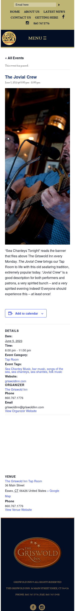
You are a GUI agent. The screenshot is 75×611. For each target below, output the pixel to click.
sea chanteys (20, 372)
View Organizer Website (21, 411)
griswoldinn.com (15, 381)
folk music (55, 372)
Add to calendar (26, 313)
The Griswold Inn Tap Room (23, 481)
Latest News (54, 12)
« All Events (14, 57)
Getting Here (46, 18)
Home (15, 12)
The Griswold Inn (16, 389)
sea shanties (39, 372)
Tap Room (12, 359)
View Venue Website (18, 509)
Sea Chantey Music (18, 369)
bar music (38, 369)
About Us (31, 12)
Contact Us (21, 18)
